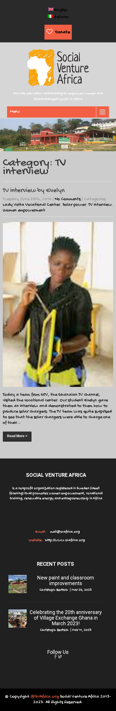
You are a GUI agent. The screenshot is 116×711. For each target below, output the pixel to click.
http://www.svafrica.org (64, 540)
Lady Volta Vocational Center (31, 205)
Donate (62, 32)
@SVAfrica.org (44, 696)
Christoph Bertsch (53, 590)
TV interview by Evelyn (34, 190)
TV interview (100, 205)
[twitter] (60, 657)
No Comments (68, 199)
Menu (15, 111)
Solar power (74, 205)
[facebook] (55, 657)
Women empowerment (24, 210)
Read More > (17, 436)
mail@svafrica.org (64, 532)
